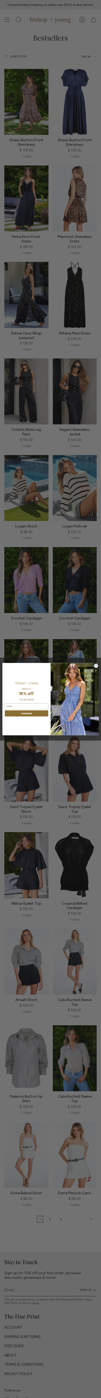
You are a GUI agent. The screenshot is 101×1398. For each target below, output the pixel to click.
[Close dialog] (96, 666)
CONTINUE (26, 713)
